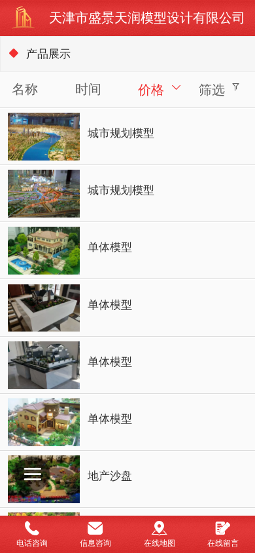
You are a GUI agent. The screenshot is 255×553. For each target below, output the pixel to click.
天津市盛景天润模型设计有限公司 (147, 17)
